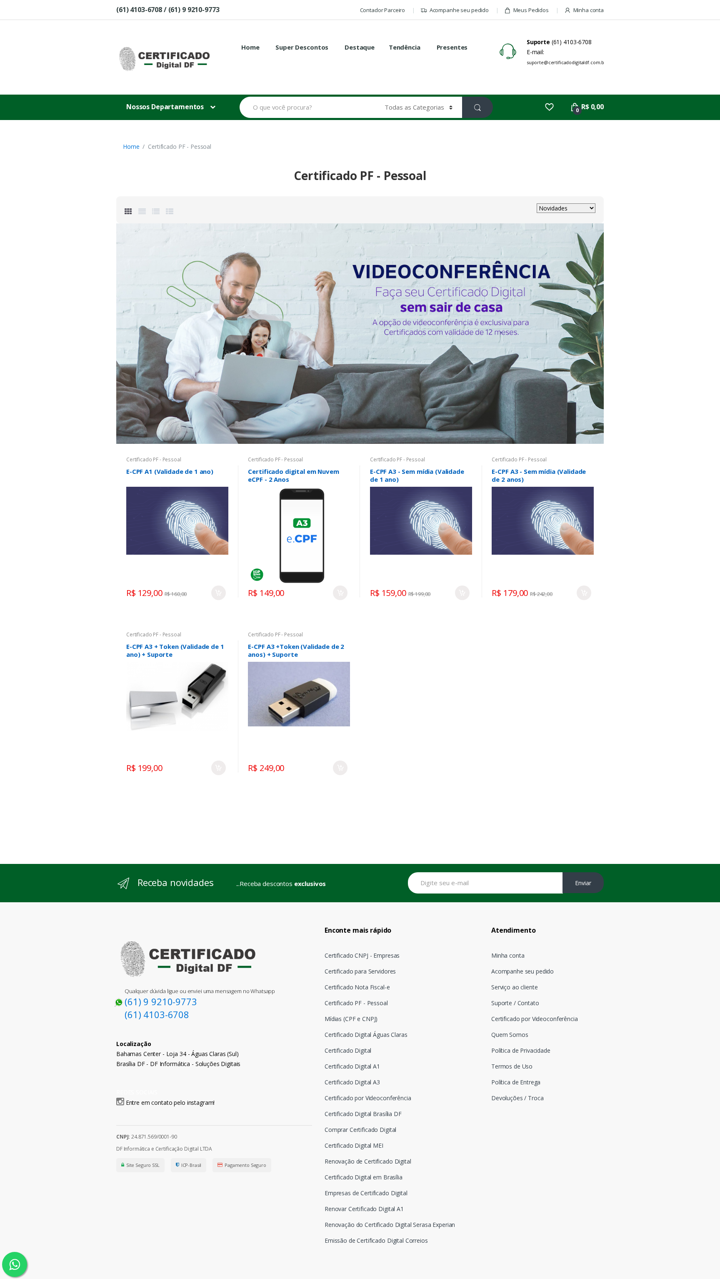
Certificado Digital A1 (352, 1066)
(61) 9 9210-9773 (161, 1001)
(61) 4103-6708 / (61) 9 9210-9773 (167, 9)
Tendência (404, 47)
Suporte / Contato (515, 1003)
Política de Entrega (515, 1082)
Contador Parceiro (382, 10)
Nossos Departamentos (165, 106)
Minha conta (588, 10)
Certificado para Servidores (360, 971)
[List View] (156, 211)
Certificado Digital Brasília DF (363, 1114)
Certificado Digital (348, 1050)
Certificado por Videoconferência (368, 1098)
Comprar (218, 593)
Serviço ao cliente (514, 987)
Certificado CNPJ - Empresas (362, 955)
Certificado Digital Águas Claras (366, 1035)
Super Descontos (301, 47)
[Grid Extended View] (142, 211)
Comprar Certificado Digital (360, 1130)
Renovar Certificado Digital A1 (364, 1209)
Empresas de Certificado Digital (366, 1193)
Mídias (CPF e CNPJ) (351, 1019)
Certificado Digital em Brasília (363, 1177)
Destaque (360, 47)
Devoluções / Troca (517, 1098)
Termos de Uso (511, 1066)
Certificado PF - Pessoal (153, 459)
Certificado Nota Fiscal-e (357, 987)
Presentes (452, 47)
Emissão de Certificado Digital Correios (376, 1240)
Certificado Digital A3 (352, 1082)
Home (250, 47)
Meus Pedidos (531, 10)
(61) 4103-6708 (157, 1014)
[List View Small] (169, 211)
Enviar (583, 883)
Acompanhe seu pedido (459, 10)
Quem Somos (509, 1035)
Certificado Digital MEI (354, 1145)
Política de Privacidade (520, 1050)
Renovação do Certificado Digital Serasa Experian (390, 1225)
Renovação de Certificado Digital (368, 1161)
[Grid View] (128, 211)
